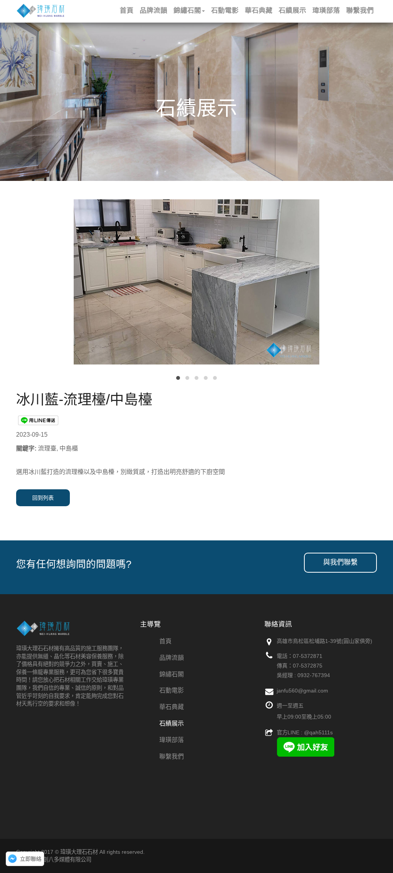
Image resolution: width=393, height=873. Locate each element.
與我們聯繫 (340, 562)
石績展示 (171, 723)
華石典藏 (171, 707)
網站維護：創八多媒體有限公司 (53, 859)
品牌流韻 (171, 657)
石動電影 (171, 690)
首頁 (165, 641)
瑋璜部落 (171, 740)
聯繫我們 (171, 756)
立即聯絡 (30, 859)
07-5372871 (307, 656)
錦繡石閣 (171, 674)
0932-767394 (313, 675)
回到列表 (43, 498)
